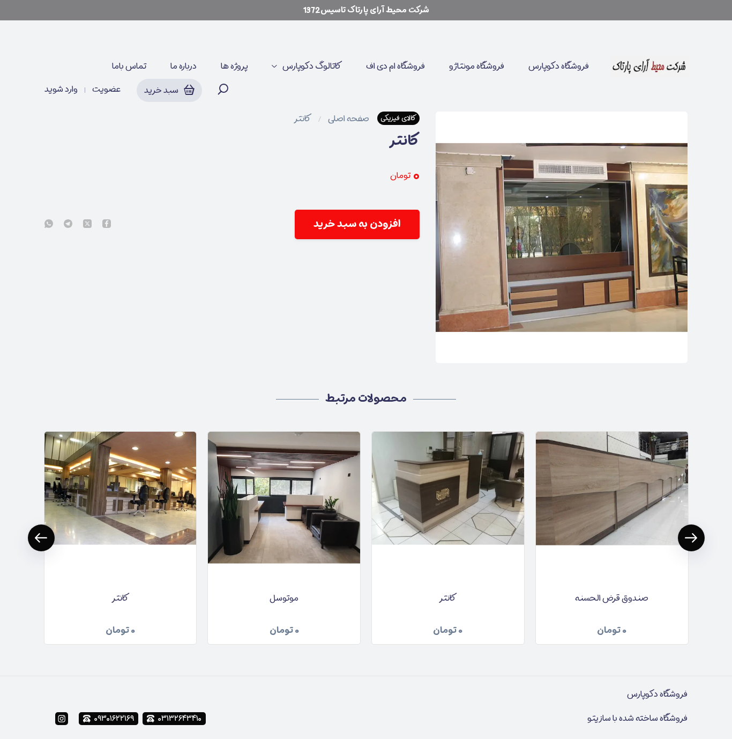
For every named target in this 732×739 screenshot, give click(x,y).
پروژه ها (234, 66)
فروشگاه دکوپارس (558, 66)
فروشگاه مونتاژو (476, 66)
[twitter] (87, 224)
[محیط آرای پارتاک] (649, 66)
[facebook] (106, 224)
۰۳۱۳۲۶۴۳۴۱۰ (179, 718)
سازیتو (599, 718)
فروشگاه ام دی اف (395, 66)
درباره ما (183, 66)
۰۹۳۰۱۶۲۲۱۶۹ (114, 718)
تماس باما (129, 66)
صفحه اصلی (348, 118)
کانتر (302, 118)
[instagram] (61, 718)
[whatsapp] (48, 224)
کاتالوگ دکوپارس (312, 66)
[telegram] (68, 224)
